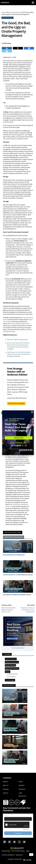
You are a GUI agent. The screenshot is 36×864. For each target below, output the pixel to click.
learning (21, 785)
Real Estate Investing (12, 668)
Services (5, 781)
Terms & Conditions (8, 855)
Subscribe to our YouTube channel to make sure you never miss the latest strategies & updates (19, 354)
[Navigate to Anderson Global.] (18, 848)
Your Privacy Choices (18, 851)
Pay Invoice (19, 855)
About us (5, 785)
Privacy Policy (6, 851)
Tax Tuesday (11, 677)
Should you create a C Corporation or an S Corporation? (27, 610)
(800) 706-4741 (22, 796)
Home (3, 12)
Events (21, 781)
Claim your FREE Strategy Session (17, 339)
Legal (27, 851)
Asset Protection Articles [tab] (13, 537)
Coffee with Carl (13, 674)
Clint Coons (7, 43)
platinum (6, 789)
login (20, 793)
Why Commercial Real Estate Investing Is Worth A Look (8, 610)
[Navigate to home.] (6, 2)
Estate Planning (10, 665)
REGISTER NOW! (18, 438)
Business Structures (12, 662)
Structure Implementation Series (20, 323)
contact (5, 793)
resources (22, 789)
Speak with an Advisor (16, 403)
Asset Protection (16, 12)
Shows (8, 672)
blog (8, 12)
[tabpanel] (18, 570)
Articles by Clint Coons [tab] (12, 532)
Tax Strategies (10, 680)
